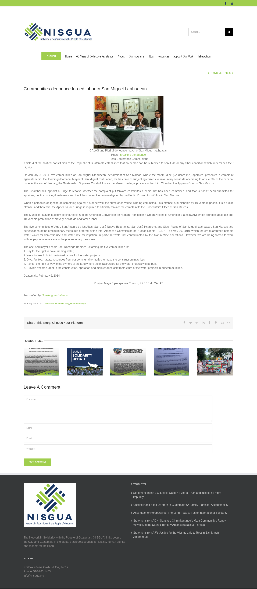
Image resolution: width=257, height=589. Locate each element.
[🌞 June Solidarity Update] (85, 361)
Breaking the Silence (133, 154)
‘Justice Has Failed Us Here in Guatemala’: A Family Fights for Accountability (180, 504)
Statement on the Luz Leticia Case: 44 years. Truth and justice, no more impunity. (177, 494)
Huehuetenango (78, 303)
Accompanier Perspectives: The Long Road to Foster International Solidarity (180, 512)
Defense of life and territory (56, 303)
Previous (216, 72)
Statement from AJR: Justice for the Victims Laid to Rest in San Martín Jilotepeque (176, 534)
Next (228, 72)
